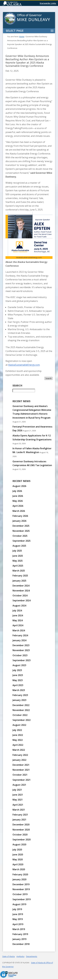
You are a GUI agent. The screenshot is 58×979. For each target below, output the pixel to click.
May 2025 (18, 560)
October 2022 (20, 715)
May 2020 (18, 859)
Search (48, 378)
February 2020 (20, 874)
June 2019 (18, 914)
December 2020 (21, 824)
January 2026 (19, 520)
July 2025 (17, 550)
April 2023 (18, 685)
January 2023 (19, 700)
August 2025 (19, 545)
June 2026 (18, 495)
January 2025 (19, 580)
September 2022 (22, 720)
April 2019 (18, 924)
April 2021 (18, 804)
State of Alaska (19, 3)
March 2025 (19, 570)
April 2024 (18, 625)
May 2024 (18, 620)
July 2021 (17, 789)
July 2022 (17, 730)
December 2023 (21, 645)
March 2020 (19, 869)
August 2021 (19, 784)
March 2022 (19, 749)
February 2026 (20, 515)
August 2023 (19, 665)
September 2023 (22, 660)
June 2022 (18, 735)
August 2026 (19, 486)
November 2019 (21, 889)
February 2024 (20, 635)
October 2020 (20, 834)
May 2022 (18, 739)
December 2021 (21, 764)
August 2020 (19, 844)
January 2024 (19, 640)
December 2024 (21, 585)
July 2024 (17, 610)
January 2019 (19, 939)
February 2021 (20, 814)
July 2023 (17, 670)
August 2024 (19, 605)
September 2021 (22, 779)
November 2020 (21, 829)
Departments (31, 956)
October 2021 (20, 774)
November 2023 (21, 650)
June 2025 (18, 555)
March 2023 (19, 690)
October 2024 (20, 595)
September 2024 (22, 600)
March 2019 (19, 929)
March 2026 (19, 510)
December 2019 (21, 884)
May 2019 (18, 919)
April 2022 (18, 744)
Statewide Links (48, 3)
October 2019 (20, 894)
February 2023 (20, 695)
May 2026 (18, 500)
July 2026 (17, 491)
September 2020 (22, 839)
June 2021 (18, 794)
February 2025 (20, 575)
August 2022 (19, 725)
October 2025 (20, 535)
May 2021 (18, 799)
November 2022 (21, 710)
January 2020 (19, 879)
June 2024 (18, 615)
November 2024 (21, 590)
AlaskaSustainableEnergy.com (24, 364)
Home (21, 36)
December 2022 (21, 705)
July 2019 (17, 909)
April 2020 (18, 864)
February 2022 (20, 754)
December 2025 (21, 525)
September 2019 (22, 899)
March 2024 (19, 630)
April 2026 (18, 505)
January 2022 (19, 759)
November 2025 (21, 530)
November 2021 (21, 769)
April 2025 (18, 565)
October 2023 (20, 655)
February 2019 (20, 934)
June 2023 (18, 675)
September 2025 (22, 540)
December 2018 (21, 944)
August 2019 (19, 904)
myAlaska (20, 956)
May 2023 (18, 680)
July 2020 (17, 849)
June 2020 (18, 854)
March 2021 (19, 809)
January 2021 (19, 819)
